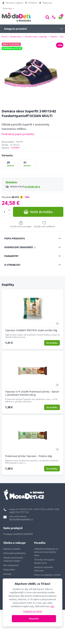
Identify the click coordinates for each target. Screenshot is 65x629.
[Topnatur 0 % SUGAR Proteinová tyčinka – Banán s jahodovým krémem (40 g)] (32, 382)
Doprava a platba (11, 548)
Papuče (53, 36)
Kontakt (7, 573)
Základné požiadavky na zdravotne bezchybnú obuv (46, 552)
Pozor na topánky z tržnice (47, 574)
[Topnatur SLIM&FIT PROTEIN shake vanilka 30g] (32, 319)
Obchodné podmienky (14, 553)
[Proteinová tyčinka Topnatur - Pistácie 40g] (32, 445)
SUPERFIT (15, 147)
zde (52, 606)
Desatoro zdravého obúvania (43, 569)
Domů (4, 36)
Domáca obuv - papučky (36, 36)
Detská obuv (16, 36)
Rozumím (34, 618)
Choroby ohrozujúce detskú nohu (44, 561)
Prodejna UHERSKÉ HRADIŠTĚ (18, 534)
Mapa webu (9, 569)
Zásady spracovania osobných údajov (13, 559)
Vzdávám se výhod (32, 611)
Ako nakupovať (10, 565)
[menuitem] (13, 3)
